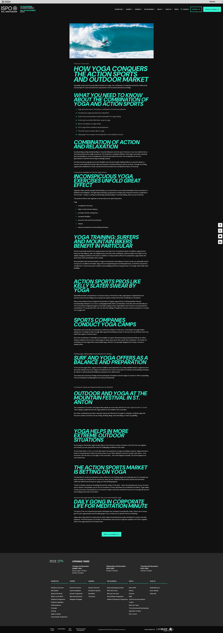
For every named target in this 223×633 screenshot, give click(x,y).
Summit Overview (75, 588)
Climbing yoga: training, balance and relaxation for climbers (93, 354)
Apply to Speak (56, 614)
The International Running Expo (139, 608)
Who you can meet (113, 593)
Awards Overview (93, 588)
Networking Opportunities (115, 588)
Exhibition (118, 9)
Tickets (131, 602)
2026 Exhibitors (56, 605)
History (131, 590)
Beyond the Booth (56, 593)
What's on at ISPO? (57, 596)
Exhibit (195, 9)
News (177, 9)
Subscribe (153, 593)
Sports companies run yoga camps (89, 124)
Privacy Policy (52, 629)
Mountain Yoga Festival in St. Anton (135, 407)
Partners (131, 593)
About (159, 9)
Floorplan (54, 608)
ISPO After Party (112, 590)
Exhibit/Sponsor (155, 588)
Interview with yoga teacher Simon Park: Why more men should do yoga (97, 498)
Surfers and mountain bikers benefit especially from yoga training (99, 116)
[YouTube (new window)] (220, 236)
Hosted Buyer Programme (59, 617)
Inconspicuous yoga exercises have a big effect (93, 113)
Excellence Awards (94, 590)
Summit (128, 9)
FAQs (130, 596)
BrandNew (91, 593)
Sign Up (168, 9)
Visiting (53, 611)
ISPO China (70, 629)
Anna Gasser (94, 304)
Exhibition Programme (58, 599)
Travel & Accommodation (137, 599)
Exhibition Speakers (57, 602)
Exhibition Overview (57, 588)
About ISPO (132, 588)
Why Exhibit (54, 590)
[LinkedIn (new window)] (220, 242)
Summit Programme (76, 593)
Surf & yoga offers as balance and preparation (93, 127)
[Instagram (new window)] (220, 231)
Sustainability (61, 629)
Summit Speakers (75, 590)
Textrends (91, 596)
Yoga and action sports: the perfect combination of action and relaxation (102, 109)
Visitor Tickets (211, 9)
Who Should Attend (76, 596)
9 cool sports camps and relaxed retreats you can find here (93, 387)
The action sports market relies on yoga (91, 131)
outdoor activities (92, 451)
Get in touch (133, 614)
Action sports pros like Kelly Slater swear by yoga (94, 120)
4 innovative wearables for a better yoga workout (90, 172)
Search (186, 9)
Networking (149, 9)
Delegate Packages (76, 599)
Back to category (110, 534)
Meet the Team (134, 605)
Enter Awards (154, 590)
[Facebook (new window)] (220, 225)
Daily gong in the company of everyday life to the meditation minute (100, 134)
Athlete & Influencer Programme (117, 599)
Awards (138, 9)
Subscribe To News (135, 611)
